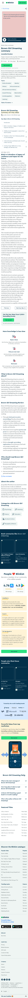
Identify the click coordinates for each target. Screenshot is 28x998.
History (7, 514)
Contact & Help (5, 952)
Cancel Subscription (6, 955)
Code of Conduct (5, 972)
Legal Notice (18, 983)
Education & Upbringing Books (8, 900)
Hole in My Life (4, 819)
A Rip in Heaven (5, 811)
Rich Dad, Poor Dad (6, 861)
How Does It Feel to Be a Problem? (9, 825)
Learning (4, 99)
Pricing (2, 944)
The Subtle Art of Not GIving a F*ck (9, 880)
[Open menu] (3, 2)
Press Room (4, 975)
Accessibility (13, 986)
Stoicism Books (5, 897)
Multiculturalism (6, 83)
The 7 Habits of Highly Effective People (10, 858)
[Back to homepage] (10, 2)
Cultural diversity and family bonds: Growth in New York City (14, 141)
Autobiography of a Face (7, 814)
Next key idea (20, 308)
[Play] (4, 40)
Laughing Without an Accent (8, 830)
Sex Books (3, 905)
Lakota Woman (4, 827)
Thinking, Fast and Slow (6, 866)
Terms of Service (5, 984)
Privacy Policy (14, 984)
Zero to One (4, 869)
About (2, 964)
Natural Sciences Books (6, 887)
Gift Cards (3, 950)
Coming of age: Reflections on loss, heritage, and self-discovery (12, 146)
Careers (3, 967)
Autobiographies (7, 96)
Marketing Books (5, 911)
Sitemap (12, 983)
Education (17, 514)
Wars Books (4, 908)
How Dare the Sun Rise (6, 822)
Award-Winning (6, 93)
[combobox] (6, 991)
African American (14, 86)
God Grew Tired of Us (6, 817)
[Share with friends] (26, 9)
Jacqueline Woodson (7, 54)
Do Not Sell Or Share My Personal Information (12, 987)
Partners (3, 969)
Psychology (6, 8)
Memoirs (17, 96)
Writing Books (4, 889)
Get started (22, 2)
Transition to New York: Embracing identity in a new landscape (14, 136)
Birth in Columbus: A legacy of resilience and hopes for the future (14, 126)
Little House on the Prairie (7, 833)
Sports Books (4, 903)
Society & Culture (9, 519)
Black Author (18, 93)
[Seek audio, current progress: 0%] (14, 40)
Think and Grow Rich (6, 877)
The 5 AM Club (4, 856)
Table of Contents (6, 102)
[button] (14, 782)
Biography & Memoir (10, 523)
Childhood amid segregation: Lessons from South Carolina (14, 131)
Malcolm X (3, 835)
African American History (9, 89)
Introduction (7, 122)
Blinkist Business (5, 947)
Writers (4, 86)
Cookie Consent (5, 986)
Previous (6, 308)
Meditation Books (5, 892)
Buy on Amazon (7, 476)
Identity (17, 83)
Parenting (20, 509)
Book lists (3, 935)
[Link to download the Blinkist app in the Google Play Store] (17, 926)
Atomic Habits (4, 853)
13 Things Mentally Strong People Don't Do (10, 873)
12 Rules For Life (5, 864)
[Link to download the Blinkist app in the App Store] (6, 926)
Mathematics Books (5, 895)
